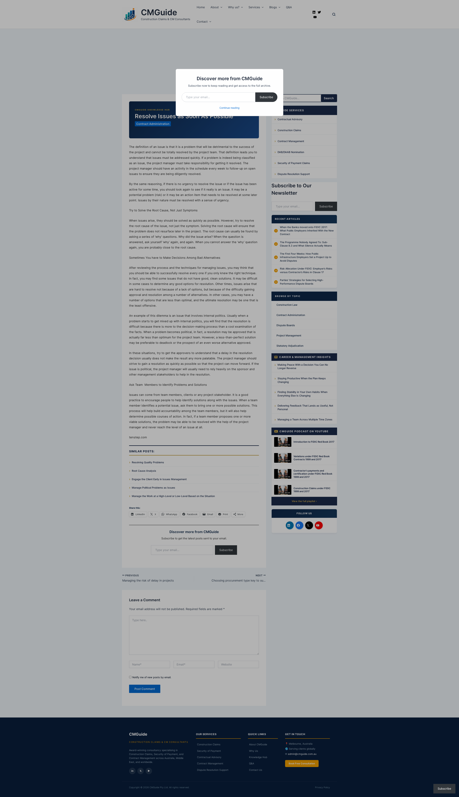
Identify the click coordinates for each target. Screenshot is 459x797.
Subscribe (266, 97)
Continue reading (229, 107)
